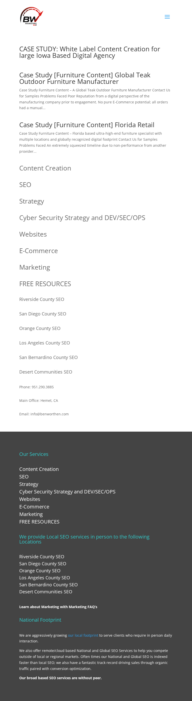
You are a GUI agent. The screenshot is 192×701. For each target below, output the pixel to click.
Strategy (31, 201)
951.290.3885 (43, 387)
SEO (25, 184)
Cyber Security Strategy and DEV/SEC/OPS (82, 217)
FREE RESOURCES (45, 283)
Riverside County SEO (41, 299)
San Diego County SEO (42, 314)
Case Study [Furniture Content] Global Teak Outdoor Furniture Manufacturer (84, 78)
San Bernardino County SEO (48, 357)
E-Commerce (38, 250)
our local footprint (83, 635)
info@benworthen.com (49, 414)
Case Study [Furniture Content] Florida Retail (86, 124)
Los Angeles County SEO (44, 343)
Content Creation (45, 167)
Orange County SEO (39, 328)
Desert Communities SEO (45, 372)
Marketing (34, 267)
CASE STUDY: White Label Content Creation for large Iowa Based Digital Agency (89, 52)
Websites (33, 234)
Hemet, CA (49, 400)
